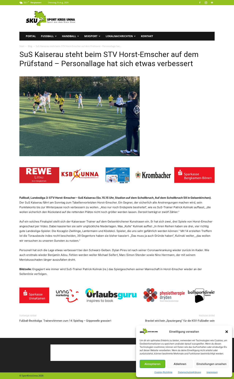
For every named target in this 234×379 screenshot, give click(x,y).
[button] (227, 332)
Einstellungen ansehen (212, 364)
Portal (31, 36)
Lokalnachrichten (119, 36)
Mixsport (90, 36)
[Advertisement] (148, 18)
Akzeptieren (152, 364)
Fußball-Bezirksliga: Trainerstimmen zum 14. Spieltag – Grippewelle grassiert (65, 320)
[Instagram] (206, 2)
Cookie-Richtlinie (163, 372)
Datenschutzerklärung (189, 372)
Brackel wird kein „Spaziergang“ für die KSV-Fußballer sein (180, 320)
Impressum (212, 372)
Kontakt (147, 36)
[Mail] (212, 2)
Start (21, 46)
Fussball (47, 36)
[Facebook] (200, 2)
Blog (30, 46)
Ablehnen (180, 364)
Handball (69, 36)
